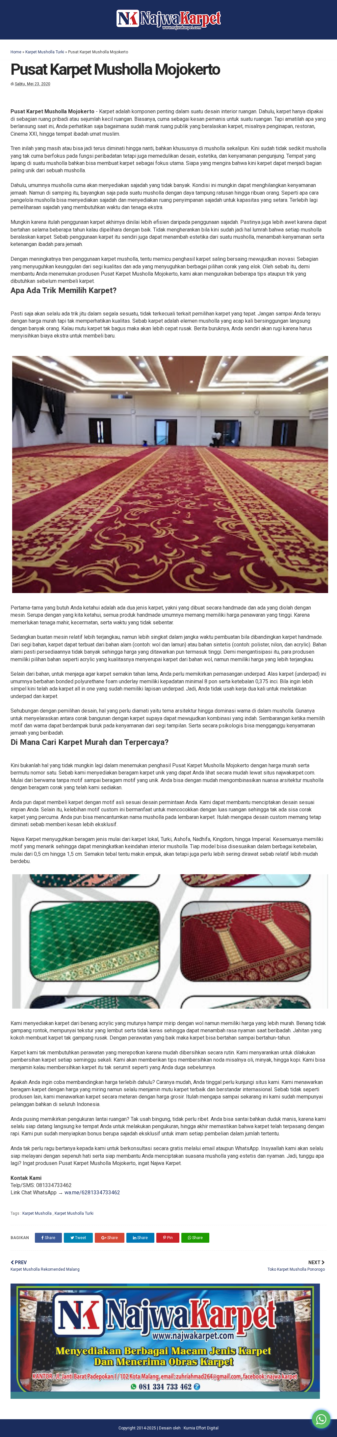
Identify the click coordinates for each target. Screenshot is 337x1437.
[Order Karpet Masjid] (165, 1397)
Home (16, 52)
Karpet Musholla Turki (44, 52)
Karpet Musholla (37, 1213)
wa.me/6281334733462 (92, 1192)
